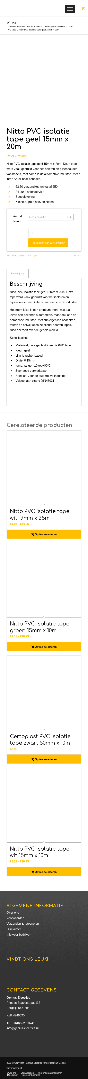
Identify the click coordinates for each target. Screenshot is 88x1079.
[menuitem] (11, 1073)
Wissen (77, 255)
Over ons (13, 912)
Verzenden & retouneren (23, 923)
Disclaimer (14, 929)
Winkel (12, 22)
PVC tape (32, 255)
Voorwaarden (15, 918)
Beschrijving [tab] (18, 273)
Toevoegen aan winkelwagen (48, 242)
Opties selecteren (45, 534)
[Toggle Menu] (70, 9)
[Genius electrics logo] (36, 8)
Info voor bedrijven (19, 934)
